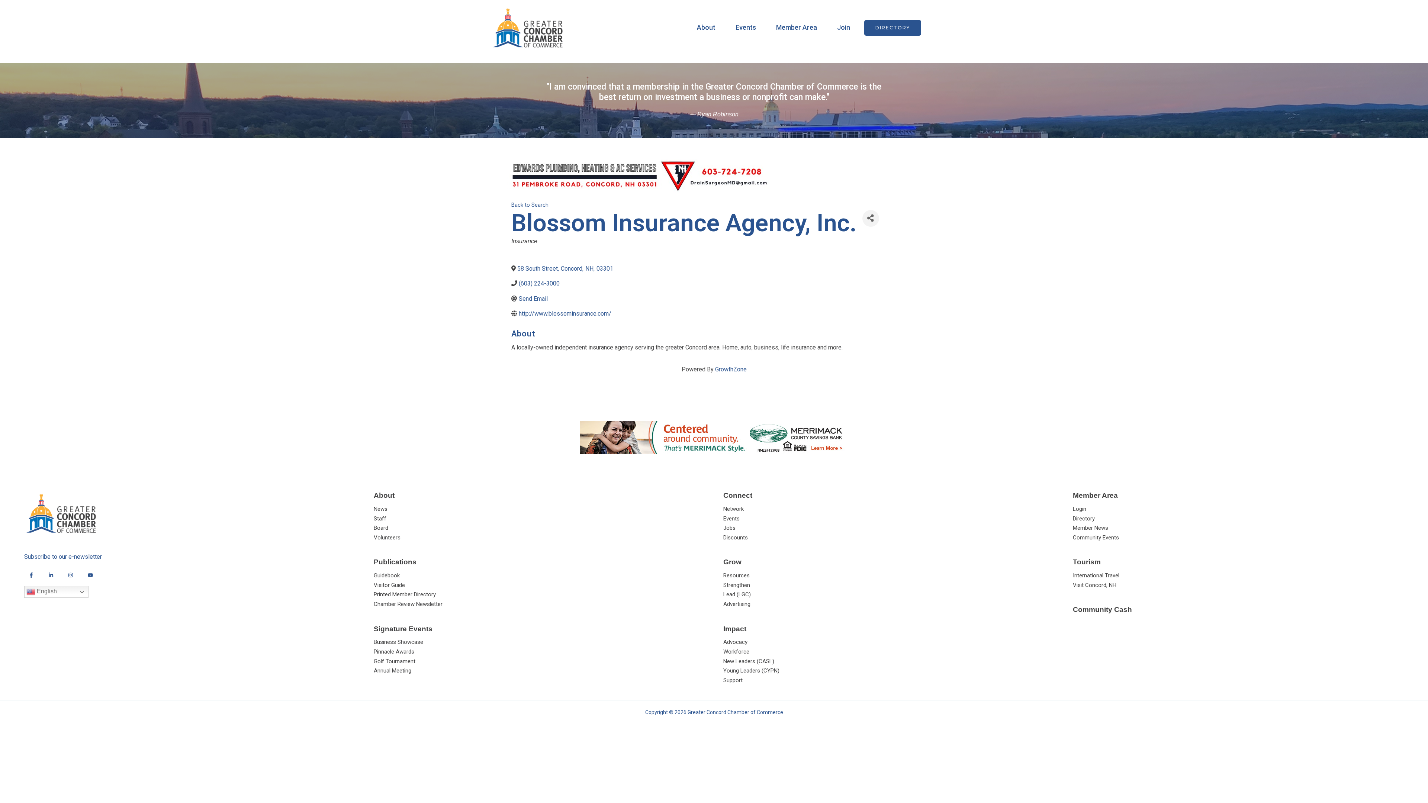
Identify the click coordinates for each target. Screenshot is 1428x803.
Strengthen (736, 585)
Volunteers (387, 537)
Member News (1090, 528)
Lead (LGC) (737, 594)
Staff (380, 518)
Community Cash (1102, 609)
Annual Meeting (392, 670)
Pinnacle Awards (394, 651)
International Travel (1096, 575)
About (706, 27)
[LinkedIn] (51, 575)
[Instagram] (71, 575)
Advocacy (735, 642)
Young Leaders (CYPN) (751, 670)
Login (1079, 509)
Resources (736, 575)
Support (733, 680)
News (380, 509)
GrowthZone (731, 369)
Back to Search (530, 205)
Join (843, 27)
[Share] (870, 218)
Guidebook (387, 575)
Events (746, 27)
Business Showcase (398, 642)
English (46, 591)
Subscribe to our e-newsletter (63, 556)
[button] (892, 28)
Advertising (736, 604)
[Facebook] (31, 575)
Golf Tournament (394, 661)
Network (733, 509)
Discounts (735, 537)
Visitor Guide (389, 585)
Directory (1084, 518)
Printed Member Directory (405, 594)
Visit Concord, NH (1094, 585)
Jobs (729, 528)
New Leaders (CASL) (748, 661)
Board (381, 528)
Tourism (1087, 562)
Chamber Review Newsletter (408, 604)
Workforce (736, 651)
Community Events (1096, 537)
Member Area (796, 27)
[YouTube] (90, 575)
